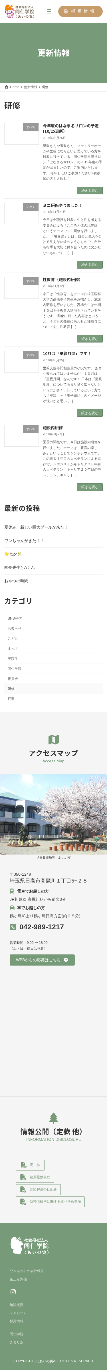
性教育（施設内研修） (63, 279)
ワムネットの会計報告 (27, 1271)
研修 (11, 689)
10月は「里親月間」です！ (67, 353)
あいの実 (46, 1361)
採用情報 (16, 1321)
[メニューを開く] (49, 11)
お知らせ (14, 628)
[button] (80, 11)
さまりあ (16, 1342)
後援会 (13, 679)
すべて (13, 648)
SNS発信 (15, 618)
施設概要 (16, 1305)
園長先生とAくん (19, 567)
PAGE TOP (99, 1322)
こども (13, 638)
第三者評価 (18, 1279)
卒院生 (13, 658)
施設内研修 (53, 427)
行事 (11, 699)
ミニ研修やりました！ (63, 205)
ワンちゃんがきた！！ (24, 540)
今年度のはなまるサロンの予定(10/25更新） (71, 128)
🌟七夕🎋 (13, 554)
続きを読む (89, 191)
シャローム (18, 1313)
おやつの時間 (16, 581)
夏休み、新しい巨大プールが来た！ (36, 527)
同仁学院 (14, 669)
